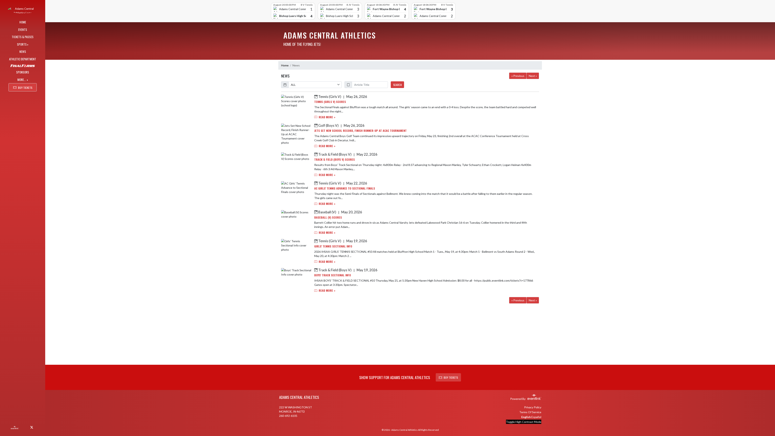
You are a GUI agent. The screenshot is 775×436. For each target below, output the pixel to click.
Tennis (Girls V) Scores (330, 102)
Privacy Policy (532, 407)
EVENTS (22, 29)
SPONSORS (22, 72)
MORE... (21, 79)
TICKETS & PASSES (23, 37)
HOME (22, 22)
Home (285, 65)
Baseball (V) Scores (328, 217)
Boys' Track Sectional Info (332, 275)
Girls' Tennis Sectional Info (333, 246)
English (526, 417)
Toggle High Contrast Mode (523, 421)
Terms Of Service (530, 412)
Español (536, 417)
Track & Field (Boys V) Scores (334, 159)
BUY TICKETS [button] (25, 87)
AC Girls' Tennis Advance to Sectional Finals (344, 188)
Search (397, 85)
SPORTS (22, 44)
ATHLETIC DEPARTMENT (22, 59)
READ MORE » (326, 117)
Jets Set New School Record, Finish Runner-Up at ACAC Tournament (360, 130)
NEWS (22, 51)
